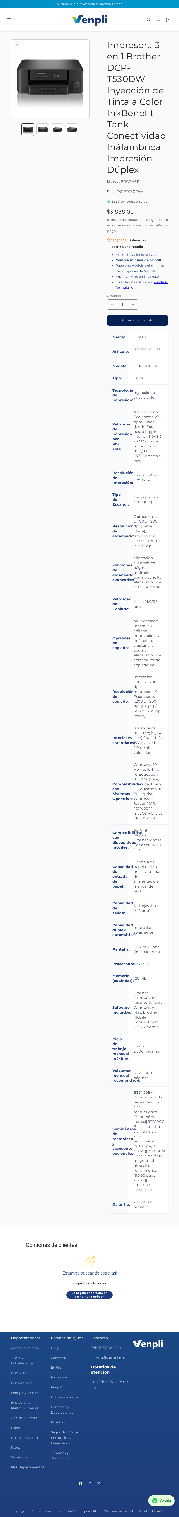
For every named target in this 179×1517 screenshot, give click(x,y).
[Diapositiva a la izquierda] (16, 129)
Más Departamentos (27, 1467)
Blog (55, 1348)
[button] (9, 20)
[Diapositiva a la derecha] (85, 129)
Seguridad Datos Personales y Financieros (65, 1437)
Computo (18, 1373)
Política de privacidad (84, 1511)
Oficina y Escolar (25, 1418)
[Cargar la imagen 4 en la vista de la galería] (72, 129)
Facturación (61, 1377)
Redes (16, 1447)
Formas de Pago (64, 1397)
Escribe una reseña (127, 247)
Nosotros (58, 1422)
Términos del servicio (119, 1511)
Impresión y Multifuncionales (24, 1405)
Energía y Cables (24, 1393)
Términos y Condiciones (61, 1455)
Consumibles (21, 1383)
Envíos (56, 1368)
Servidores (19, 1457)
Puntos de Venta (24, 1438)
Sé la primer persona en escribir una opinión (89, 1295)
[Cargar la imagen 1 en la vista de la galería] (28, 129)
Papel (15, 1428)
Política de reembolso (48, 1511)
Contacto (58, 1358)
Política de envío (151, 1511)
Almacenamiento (25, 1348)
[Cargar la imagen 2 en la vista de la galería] (42, 129)
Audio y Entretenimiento (24, 1360)
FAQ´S (56, 1387)
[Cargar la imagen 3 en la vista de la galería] (57, 129)
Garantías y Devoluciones (62, 1409)
